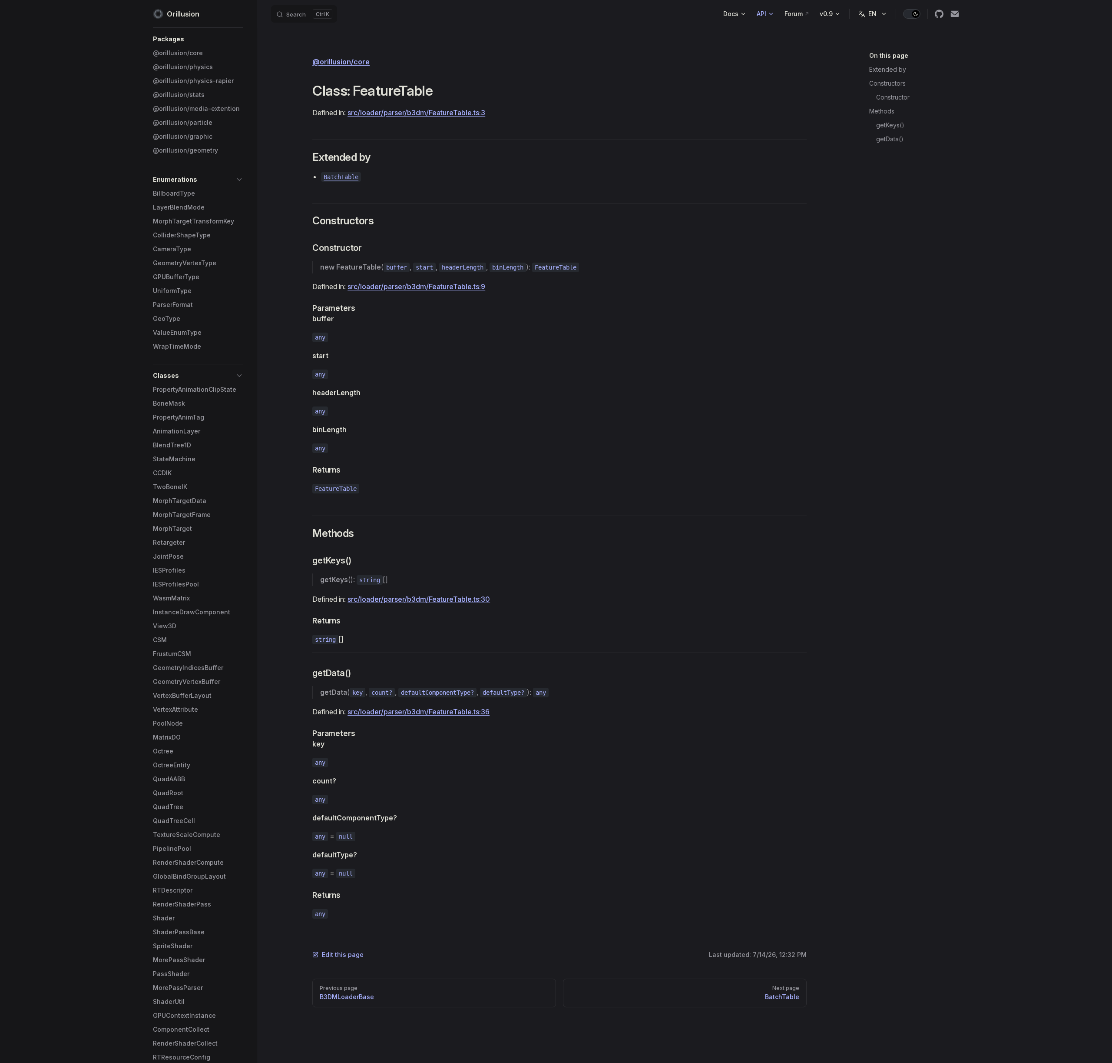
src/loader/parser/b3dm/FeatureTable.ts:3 (416, 112)
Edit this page (343, 954)
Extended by (887, 69)
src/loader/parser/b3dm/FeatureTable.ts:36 (419, 711)
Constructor (893, 97)
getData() (890, 139)
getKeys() (890, 125)
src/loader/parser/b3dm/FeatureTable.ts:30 (419, 599)
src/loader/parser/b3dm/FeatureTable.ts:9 (416, 286)
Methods (881, 111)
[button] (198, 39)
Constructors (887, 83)
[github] (939, 14)
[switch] (911, 14)
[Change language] (872, 14)
